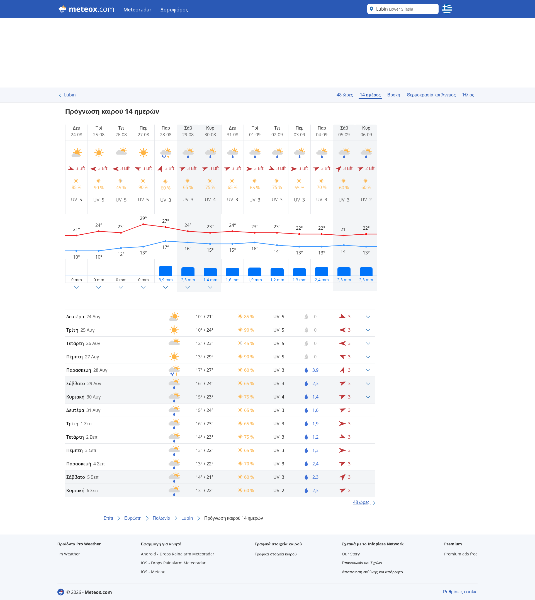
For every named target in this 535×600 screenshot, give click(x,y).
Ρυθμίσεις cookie (460, 592)
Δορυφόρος (174, 9)
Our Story (351, 554)
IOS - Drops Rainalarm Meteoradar (173, 562)
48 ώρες (345, 95)
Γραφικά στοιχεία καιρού (276, 554)
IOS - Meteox (153, 571)
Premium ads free (461, 554)
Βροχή (393, 95)
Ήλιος (468, 95)
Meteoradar (137, 9)
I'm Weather (68, 554)
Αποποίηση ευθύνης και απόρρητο (372, 571)
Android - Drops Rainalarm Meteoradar (177, 554)
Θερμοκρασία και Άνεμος (431, 95)
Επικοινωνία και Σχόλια (362, 562)
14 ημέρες (370, 95)
